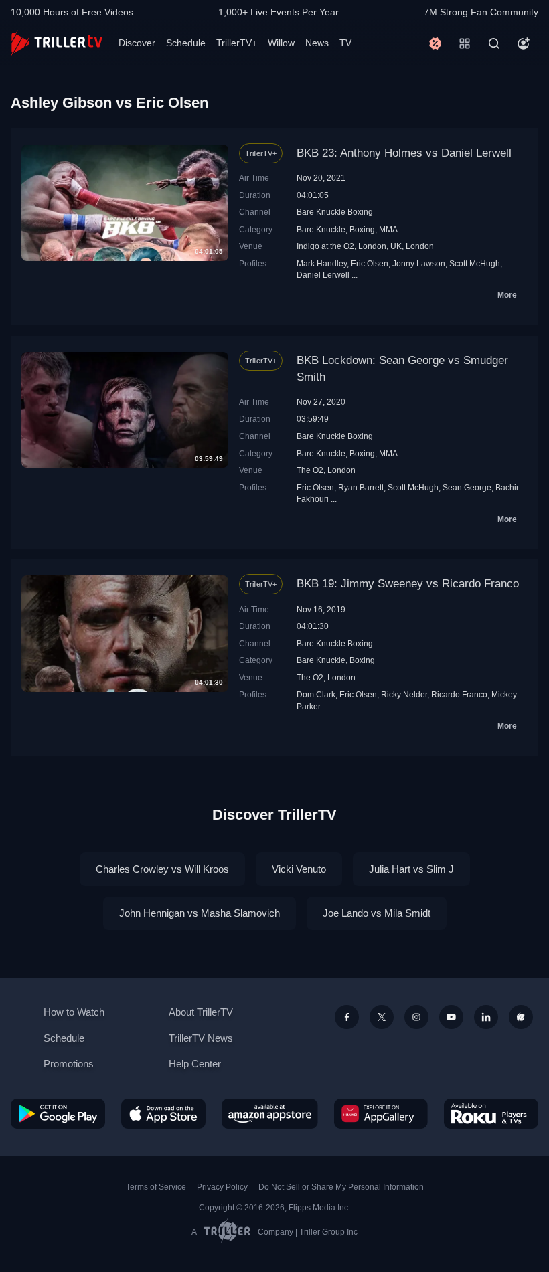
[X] (382, 1017)
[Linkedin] (486, 1017)
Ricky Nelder (404, 694)
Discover (137, 42)
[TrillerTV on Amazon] (270, 1114)
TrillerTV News (201, 1038)
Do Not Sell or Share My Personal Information (341, 1187)
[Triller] (521, 1017)
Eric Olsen (369, 263)
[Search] (494, 43)
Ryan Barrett (361, 487)
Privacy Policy (222, 1187)
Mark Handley (322, 263)
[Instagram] (416, 1017)
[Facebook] (347, 1017)
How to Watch (74, 1012)
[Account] (523, 43)
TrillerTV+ (236, 42)
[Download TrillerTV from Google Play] (58, 1114)
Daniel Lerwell (323, 274)
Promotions (69, 1063)
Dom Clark (316, 694)
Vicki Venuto (299, 869)
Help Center (195, 1063)
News (317, 42)
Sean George (467, 487)
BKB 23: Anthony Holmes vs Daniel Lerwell (404, 153)
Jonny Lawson (418, 263)
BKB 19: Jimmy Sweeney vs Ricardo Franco (408, 583)
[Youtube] (451, 1017)
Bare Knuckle (321, 229)
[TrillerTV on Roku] (491, 1114)
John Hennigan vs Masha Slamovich (199, 913)
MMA (388, 229)
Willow (281, 42)
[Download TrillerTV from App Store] (163, 1114)
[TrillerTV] (56, 43)
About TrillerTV (201, 1012)
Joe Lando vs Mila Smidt (376, 913)
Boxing (362, 229)
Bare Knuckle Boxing (335, 211)
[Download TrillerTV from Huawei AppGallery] (381, 1114)
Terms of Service (156, 1187)
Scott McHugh (474, 263)
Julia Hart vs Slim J (411, 869)
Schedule (186, 42)
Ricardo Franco (459, 694)
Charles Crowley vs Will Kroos (162, 869)
